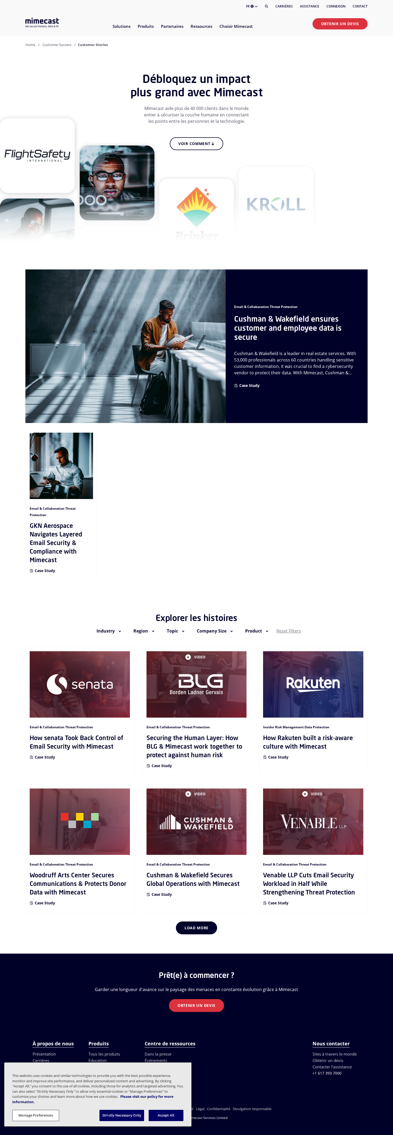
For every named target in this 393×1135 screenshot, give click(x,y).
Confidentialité (218, 1108)
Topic (172, 631)
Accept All (166, 1115)
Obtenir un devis (340, 23)
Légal (200, 1108)
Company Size (211, 631)
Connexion (335, 6)
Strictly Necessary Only (121, 1115)
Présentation (44, 1054)
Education (97, 1060)
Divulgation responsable (252, 1108)
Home (30, 44)
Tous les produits (104, 1054)
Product (253, 631)
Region (140, 631)
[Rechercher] (266, 6)
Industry (106, 631)
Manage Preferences (35, 1115)
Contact (360, 6)
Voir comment (194, 143)
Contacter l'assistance (332, 1066)
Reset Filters (288, 631)
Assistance (309, 6)
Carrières (284, 6)
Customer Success (57, 44)
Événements (156, 1060)
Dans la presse (158, 1054)
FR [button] (248, 6)
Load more (196, 927)
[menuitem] (121, 29)
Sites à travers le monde (335, 1054)
